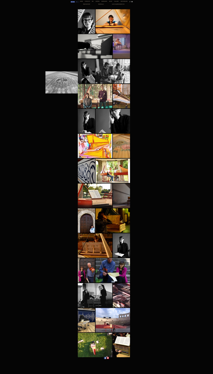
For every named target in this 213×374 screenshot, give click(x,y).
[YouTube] (132, 1)
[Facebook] (130, 1)
